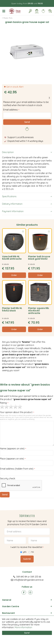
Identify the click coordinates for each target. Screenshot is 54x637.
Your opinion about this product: (17, 412)
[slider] (11, 406)
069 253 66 (35, 576)
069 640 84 (21, 576)
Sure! (27, 632)
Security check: (7, 478)
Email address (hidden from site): (17, 468)
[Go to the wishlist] (42, 11)
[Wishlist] (43, 11)
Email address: (11, 109)
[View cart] (49, 11)
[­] (4, 11)
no (32, 551)
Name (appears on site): (13, 448)
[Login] (36, 11)
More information (23, 627)
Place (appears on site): (12, 458)
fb (24, 592)
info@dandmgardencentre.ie (28, 579)
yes (24, 551)
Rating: (4, 402)
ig (30, 592)
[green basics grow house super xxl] (27, 51)
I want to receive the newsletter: (27, 547)
